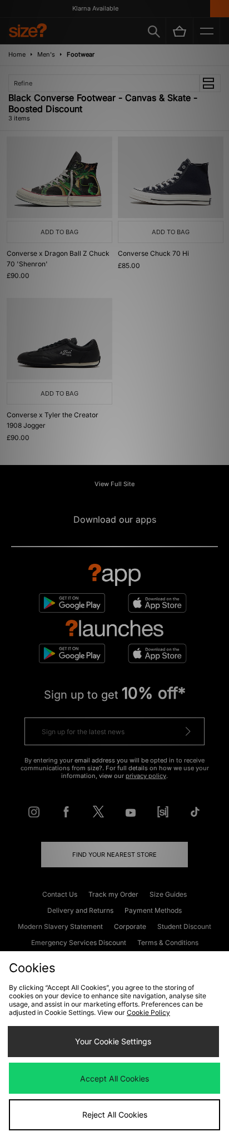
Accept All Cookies (114, 1078)
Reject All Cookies (114, 1114)
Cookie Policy (148, 1012)
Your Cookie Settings (113, 1041)
